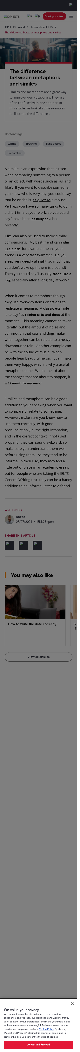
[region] (38, 1025)
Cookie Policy (46, 1029)
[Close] (72, 1003)
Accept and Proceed (38, 1044)
